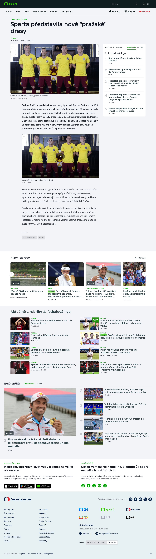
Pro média (43, 509)
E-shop (7, 533)
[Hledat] (136, 4)
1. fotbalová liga (18, 19)
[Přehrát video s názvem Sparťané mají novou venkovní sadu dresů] (60, 156)
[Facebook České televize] (135, 499)
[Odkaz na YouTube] (100, 486)
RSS (150, 554)
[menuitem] (9, 11)
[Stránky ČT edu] (130, 518)
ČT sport (13, 38)
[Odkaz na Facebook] (89, 486)
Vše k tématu (140, 258)
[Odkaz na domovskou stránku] (14, 3)
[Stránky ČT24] (83, 510)
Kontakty (43, 540)
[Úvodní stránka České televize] (17, 499)
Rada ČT (42, 525)
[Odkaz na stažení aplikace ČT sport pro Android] (27, 486)
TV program (9, 509)
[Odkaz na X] (94, 486)
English (22, 554)
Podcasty (8, 525)
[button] (60, 156)
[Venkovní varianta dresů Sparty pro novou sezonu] (54, 69)
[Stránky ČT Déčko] (83, 518)
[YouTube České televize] (140, 499)
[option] (91, 542)
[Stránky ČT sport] (107, 510)
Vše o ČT (7, 540)
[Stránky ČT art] (105, 518)
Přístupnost (48, 554)
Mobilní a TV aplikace (12, 537)
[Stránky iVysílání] (133, 510)
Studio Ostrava (45, 521)
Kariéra (42, 529)
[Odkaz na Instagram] (83, 486)
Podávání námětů (46, 533)
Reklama (42, 513)
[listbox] (102, 542)
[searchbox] (122, 4)
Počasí (6, 529)
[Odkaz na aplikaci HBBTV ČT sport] (43, 486)
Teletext (7, 521)
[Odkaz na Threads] (105, 486)
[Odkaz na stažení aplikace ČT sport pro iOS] (11, 486)
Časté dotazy (44, 537)
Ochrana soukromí (34, 554)
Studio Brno (44, 517)
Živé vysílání (9, 513)
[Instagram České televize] (131, 499)
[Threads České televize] (150, 499)
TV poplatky (9, 517)
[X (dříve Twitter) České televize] (145, 499)
